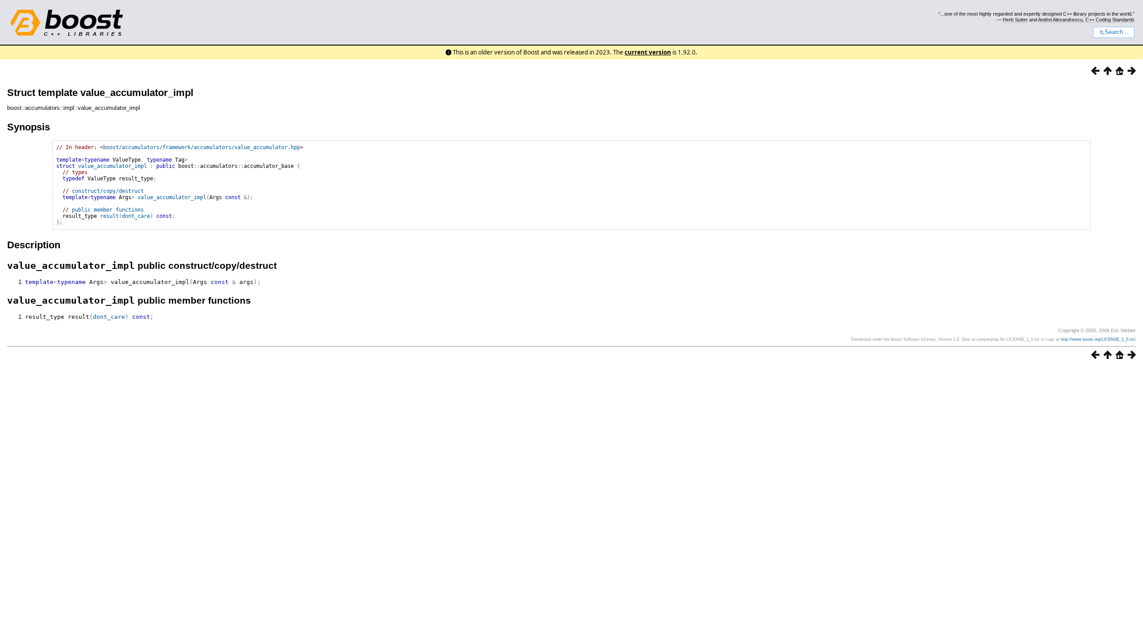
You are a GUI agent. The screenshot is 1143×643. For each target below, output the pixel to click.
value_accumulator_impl (112, 166)
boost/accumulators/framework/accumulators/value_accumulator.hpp (201, 147)
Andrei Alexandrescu (1060, 19)
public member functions (108, 210)
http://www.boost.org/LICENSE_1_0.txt (1098, 339)
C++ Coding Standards (1110, 19)
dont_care (136, 216)
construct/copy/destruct (108, 191)
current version (648, 52)
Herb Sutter (1015, 19)
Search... (1116, 32)
